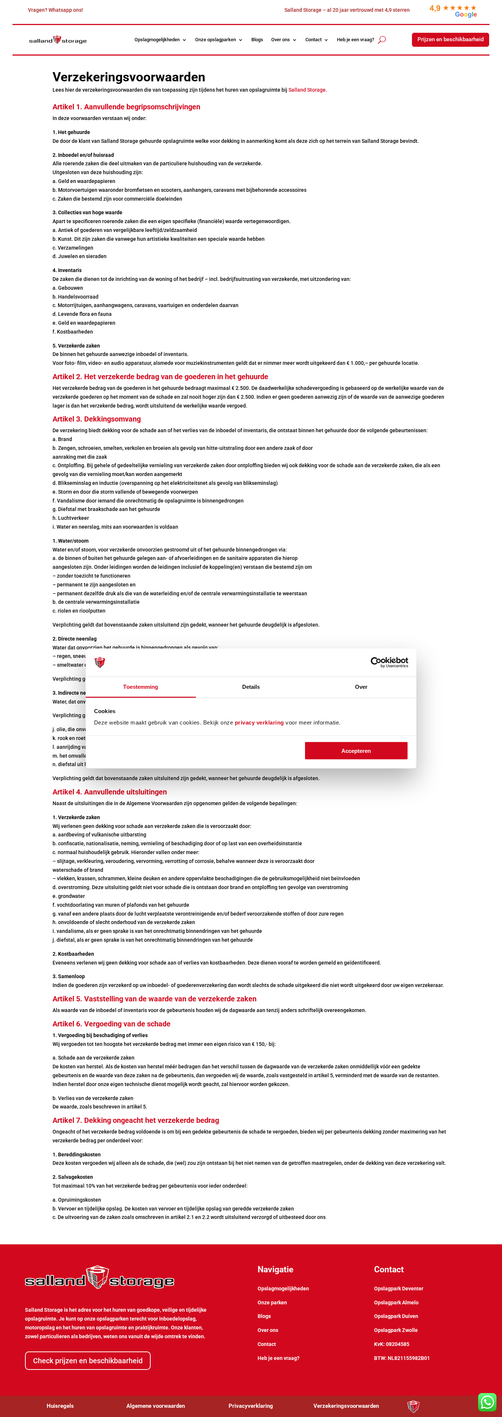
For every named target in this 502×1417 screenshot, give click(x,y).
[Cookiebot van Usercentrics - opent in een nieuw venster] (376, 662)
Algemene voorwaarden (155, 1406)
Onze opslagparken (215, 39)
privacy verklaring (259, 722)
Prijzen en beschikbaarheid (450, 39)
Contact (313, 39)
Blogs (257, 39)
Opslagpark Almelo (396, 1302)
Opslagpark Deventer (398, 1288)
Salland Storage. (307, 90)
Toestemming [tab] (140, 687)
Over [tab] (361, 687)
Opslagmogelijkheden (157, 39)
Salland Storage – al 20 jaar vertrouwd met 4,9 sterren (347, 10)
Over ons (280, 39)
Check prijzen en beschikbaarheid (88, 1360)
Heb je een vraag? (355, 39)
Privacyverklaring (251, 1406)
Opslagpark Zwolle (396, 1330)
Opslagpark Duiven (396, 1316)
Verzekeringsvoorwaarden (346, 1406)
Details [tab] (251, 687)
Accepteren (356, 750)
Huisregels (60, 1406)
